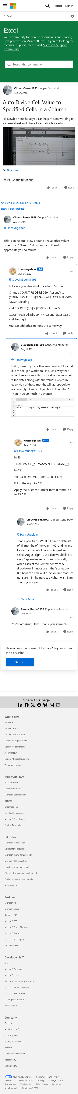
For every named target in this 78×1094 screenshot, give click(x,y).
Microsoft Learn (12, 975)
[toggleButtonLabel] (72, 16)
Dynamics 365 (11, 915)
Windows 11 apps (13, 764)
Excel (9, 16)
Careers (8, 1023)
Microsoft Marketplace (15, 993)
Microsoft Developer (14, 969)
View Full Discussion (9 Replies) (23, 202)
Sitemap (8, 1080)
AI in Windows (11, 752)
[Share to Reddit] (39, 705)
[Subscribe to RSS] (52, 705)
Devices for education (14, 848)
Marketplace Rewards (15, 999)
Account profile (11, 782)
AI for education (12, 885)
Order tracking (11, 806)
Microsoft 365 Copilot (14, 939)
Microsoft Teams (12, 933)
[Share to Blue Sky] (45, 705)
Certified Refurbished (14, 812)
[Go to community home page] (13, 6)
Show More (13, 170)
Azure (7, 962)
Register (57, 5)
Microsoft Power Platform (16, 927)
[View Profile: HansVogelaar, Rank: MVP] (12, 271)
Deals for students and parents (19, 879)
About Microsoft (12, 1029)
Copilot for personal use (16, 746)
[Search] (47, 5)
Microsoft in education (15, 842)
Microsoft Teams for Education (18, 854)
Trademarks (25, 1084)
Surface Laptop (11, 728)
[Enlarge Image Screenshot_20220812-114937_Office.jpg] (42, 407)
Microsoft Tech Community (17, 987)
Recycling (56, 1084)
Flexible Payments (13, 825)
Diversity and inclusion (15, 1053)
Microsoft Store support (15, 794)
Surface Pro (10, 722)
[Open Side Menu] (5, 6)
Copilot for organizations (16, 740)
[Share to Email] (58, 705)
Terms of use (10, 1084)
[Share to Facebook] (27, 705)
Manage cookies (56, 1080)
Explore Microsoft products (17, 758)
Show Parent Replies (12, 208)
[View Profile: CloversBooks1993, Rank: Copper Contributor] (7, 90)
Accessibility (10, 1059)
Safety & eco (42, 1084)
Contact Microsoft (25, 1080)
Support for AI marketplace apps (19, 981)
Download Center (13, 788)
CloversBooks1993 (25, 88)
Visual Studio (11, 1005)
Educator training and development (21, 873)
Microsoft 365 (11, 921)
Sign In (69, 5)
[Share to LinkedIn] (20, 705)
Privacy (41, 1080)
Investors (9, 1047)
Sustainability (11, 1065)
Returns (8, 800)
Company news (11, 1035)
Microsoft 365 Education (16, 860)
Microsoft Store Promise (16, 819)
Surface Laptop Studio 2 (15, 734)
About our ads (11, 1088)
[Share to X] (33, 705)
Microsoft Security (13, 908)
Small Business (11, 945)
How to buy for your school (17, 867)
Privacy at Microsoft (14, 1041)
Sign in (19, 662)
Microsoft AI (10, 902)
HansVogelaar (16, 228)
